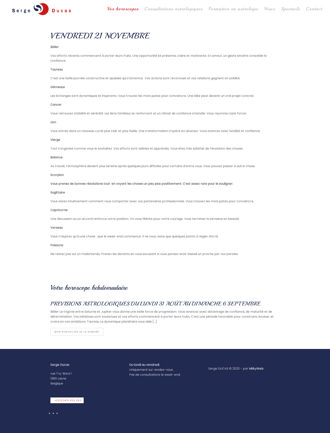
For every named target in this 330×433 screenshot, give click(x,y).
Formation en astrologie (233, 9)
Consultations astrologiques (173, 9)
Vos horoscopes (123, 9)
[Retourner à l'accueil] (41, 9)
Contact (314, 9)
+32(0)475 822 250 (68, 400)
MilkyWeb (256, 368)
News (269, 9)
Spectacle (290, 9)
